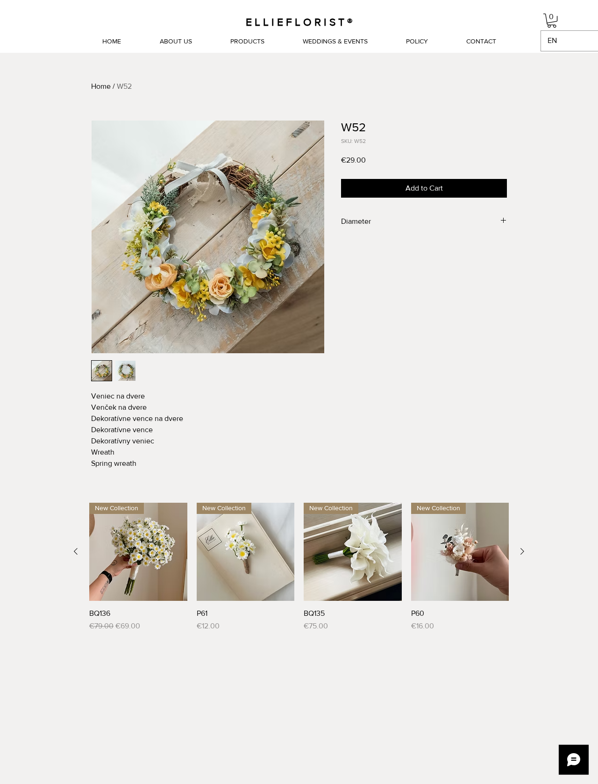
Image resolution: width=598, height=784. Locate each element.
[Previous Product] (75, 551)
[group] (299, 567)
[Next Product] (522, 551)
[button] (551, 21)
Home (101, 86)
